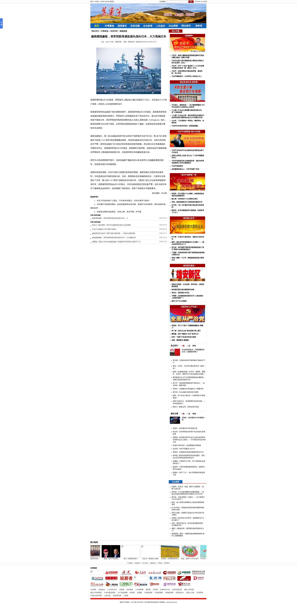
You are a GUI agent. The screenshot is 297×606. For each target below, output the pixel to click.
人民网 (125, 595)
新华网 (132, 592)
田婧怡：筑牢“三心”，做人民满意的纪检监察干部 (189, 474)
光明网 (121, 589)
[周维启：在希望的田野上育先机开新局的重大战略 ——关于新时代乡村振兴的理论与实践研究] (164, 557)
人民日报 (107, 595)
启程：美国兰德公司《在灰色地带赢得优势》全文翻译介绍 (188, 524)
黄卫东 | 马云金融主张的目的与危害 (185, 392)
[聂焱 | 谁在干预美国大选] (105, 557)
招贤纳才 (137, 563)
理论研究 (186, 25)
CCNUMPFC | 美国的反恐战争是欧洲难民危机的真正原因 (188, 509)
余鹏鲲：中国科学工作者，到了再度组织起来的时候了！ (189, 462)
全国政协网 (169, 592)
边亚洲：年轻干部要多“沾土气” (184, 449)
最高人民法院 (189, 589)
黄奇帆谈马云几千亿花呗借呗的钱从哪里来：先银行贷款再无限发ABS (189, 379)
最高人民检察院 (96, 592)
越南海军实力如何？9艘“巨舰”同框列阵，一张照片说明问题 (113, 233)
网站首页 (95, 31)
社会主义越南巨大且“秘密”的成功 (104, 229)
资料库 (198, 25)
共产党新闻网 (123, 592)
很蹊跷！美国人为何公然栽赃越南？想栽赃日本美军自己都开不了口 (116, 242)
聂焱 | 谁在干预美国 (105, 558)
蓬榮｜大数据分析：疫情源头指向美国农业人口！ (188, 529)
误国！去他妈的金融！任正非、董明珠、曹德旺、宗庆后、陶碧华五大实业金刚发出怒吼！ (189, 373)
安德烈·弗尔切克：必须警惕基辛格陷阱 (187, 445)
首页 (96, 25)
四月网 (155, 589)
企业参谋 (147, 25)
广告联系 (130, 563)
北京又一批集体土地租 (145, 558)
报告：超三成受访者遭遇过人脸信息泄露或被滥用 (188, 503)
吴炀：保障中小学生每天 (184, 558)
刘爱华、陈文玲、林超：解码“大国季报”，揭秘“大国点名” (188, 488)
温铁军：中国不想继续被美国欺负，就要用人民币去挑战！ (189, 468)
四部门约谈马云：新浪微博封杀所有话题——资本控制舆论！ (189, 402)
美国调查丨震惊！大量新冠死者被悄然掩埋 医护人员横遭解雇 (188, 535)
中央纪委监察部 (109, 592)
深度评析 (114, 31)
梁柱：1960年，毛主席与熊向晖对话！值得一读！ (189, 367)
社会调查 (173, 25)
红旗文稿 (101, 589)
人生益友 (160, 25)
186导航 (93, 589)
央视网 (139, 592)
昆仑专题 (175, 31)
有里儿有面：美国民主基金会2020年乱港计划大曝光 (188, 514)
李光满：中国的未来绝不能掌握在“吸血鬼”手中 (189, 361)
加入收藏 (204, 1)
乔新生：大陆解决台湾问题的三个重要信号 (188, 389)
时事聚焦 (109, 25)
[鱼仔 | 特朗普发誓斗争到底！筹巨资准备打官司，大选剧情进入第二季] (125, 557)
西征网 (148, 589)
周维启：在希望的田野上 (164, 558)
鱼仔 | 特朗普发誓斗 (125, 558)
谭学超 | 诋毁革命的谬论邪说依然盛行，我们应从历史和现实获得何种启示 (189, 457)
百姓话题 (135, 25)
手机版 (160, 563)
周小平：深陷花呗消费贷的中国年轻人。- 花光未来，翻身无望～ (189, 384)
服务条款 (153, 563)
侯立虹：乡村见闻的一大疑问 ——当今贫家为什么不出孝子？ (188, 498)
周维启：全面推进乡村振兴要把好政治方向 (188, 452)
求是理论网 (117, 595)
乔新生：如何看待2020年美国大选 (185, 428)
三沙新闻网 (139, 589)
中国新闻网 (159, 592)
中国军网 (199, 592)
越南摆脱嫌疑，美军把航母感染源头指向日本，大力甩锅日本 (114, 237)
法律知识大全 (165, 589)
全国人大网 (190, 592)
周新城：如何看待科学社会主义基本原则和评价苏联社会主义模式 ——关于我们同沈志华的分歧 (189, 439)
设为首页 (197, 1)
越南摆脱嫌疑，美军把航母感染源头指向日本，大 (110, 218)
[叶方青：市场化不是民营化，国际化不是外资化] (204, 557)
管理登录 (167, 563)
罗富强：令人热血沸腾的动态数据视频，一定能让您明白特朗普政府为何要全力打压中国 (188, 493)
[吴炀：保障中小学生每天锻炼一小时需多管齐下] (184, 557)
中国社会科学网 (96, 595)
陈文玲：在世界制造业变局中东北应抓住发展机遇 (189, 433)
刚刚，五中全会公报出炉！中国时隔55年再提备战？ (189, 397)
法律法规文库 (177, 589)
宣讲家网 (129, 589)
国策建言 (122, 25)
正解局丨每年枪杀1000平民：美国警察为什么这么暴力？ (188, 519)
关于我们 (145, 563)
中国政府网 (148, 592)
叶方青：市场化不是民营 (204, 558)
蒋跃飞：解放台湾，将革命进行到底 (186, 407)
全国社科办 (180, 592)
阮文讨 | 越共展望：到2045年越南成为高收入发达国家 (111, 225)
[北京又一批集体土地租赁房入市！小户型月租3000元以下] (145, 557)
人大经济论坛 (112, 589)
